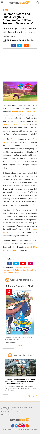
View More (20, 345)
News (5, 10)
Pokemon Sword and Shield (25, 270)
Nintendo (26, 268)
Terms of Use (5, 407)
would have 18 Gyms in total (23, 111)
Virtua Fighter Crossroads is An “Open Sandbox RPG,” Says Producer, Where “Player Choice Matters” (20, 381)
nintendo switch (8, 270)
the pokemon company (11, 272)
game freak (17, 268)
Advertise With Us (6, 415)
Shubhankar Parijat (17, 40)
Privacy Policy (15, 407)
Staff (18, 412)
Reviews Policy (26, 407)
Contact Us (4, 412)
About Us (12, 412)
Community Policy (6, 409)
